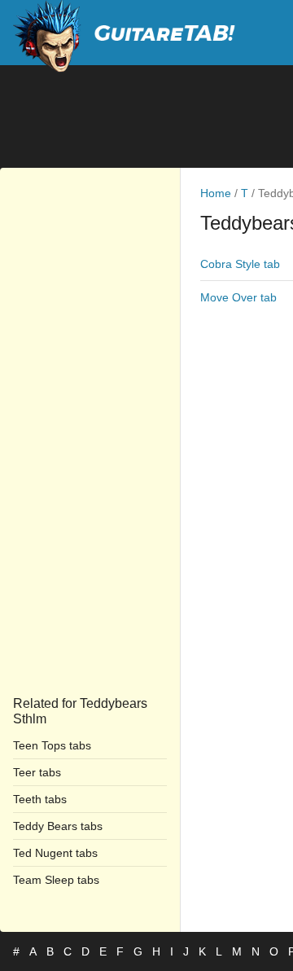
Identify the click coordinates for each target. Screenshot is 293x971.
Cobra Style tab (240, 263)
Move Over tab (238, 297)
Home (215, 193)
